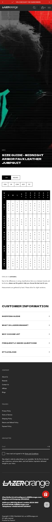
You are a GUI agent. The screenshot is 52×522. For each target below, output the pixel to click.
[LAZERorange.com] (10, 7)
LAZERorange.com (32, 516)
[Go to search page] (34, 7)
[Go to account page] (38, 8)
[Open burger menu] (49, 7)
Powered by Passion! (8, 520)
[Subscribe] (48, 446)
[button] (34, 7)
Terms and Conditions (31, 454)
